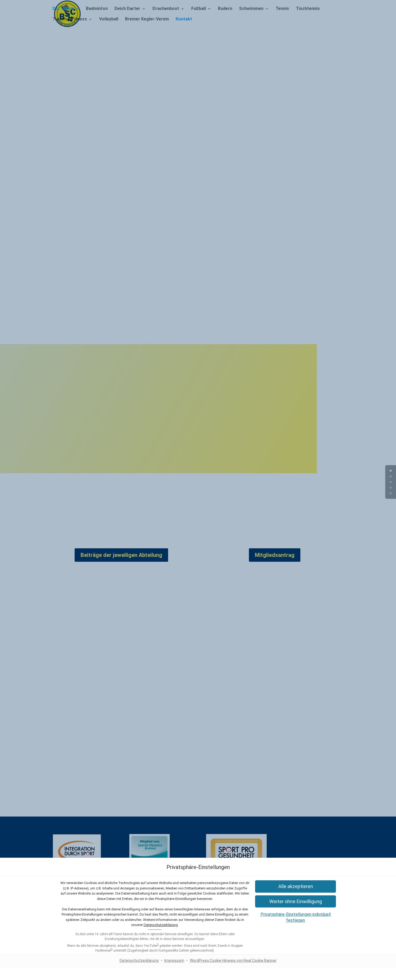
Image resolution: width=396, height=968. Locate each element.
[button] (295, 886)
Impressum (174, 960)
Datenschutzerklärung (161, 925)
